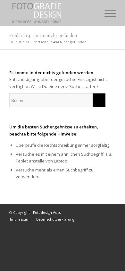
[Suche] (92, 13)
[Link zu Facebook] (111, 212)
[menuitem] (92, 13)
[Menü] (107, 13)
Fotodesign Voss (47, 212)
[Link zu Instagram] (101, 212)
